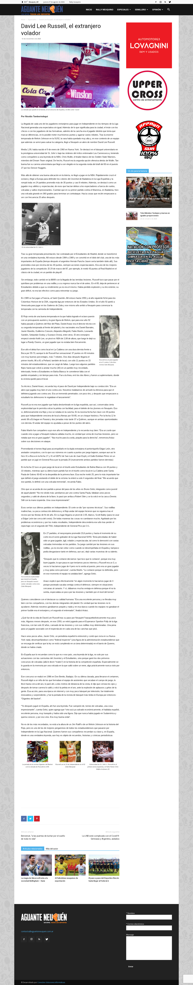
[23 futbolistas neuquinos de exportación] (70, 865)
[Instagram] (160, 2)
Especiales (123, 9)
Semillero (140, 9)
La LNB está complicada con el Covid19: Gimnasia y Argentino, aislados (100, 837)
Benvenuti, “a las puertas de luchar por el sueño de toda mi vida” (43, 837)
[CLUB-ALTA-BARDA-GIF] (149, 264)
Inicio (89, 9)
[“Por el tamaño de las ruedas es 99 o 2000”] (149, 192)
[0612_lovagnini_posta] (149, 67)
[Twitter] (170, 2)
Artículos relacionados (33, 849)
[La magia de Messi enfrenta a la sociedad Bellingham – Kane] (36, 865)
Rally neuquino (75, 2)
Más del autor (52, 849)
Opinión (156, 9)
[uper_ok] (147, 110)
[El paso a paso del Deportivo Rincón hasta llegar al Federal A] (104, 865)
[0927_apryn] (149, 162)
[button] (168, 9)
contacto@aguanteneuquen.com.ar (37, 931)
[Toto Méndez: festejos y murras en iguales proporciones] (131, 216)
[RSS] (165, 2)
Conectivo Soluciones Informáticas (51, 982)
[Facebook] (156, 2)
